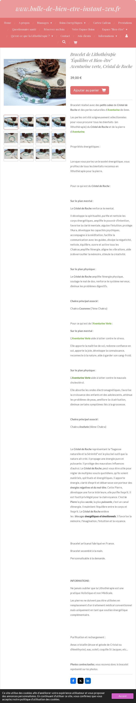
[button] (11, 122)
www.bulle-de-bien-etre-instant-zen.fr (68, 8)
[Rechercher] (64, 42)
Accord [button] (122, 696)
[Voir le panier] (75, 42)
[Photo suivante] (60, 82)
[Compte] (127, 36)
